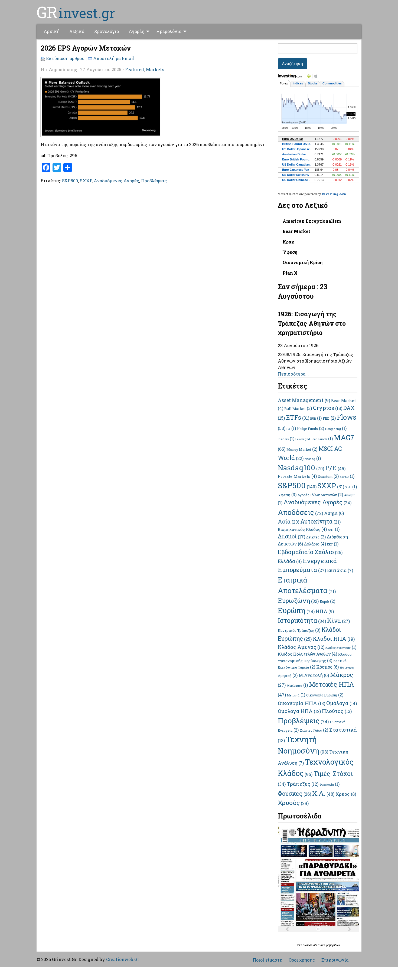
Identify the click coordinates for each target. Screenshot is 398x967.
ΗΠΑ (325, 611)
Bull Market (298, 408)
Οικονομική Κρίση (302, 262)
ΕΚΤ (332, 544)
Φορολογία (329, 785)
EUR (316, 418)
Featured (134, 69)
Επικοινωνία (334, 960)
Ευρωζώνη (298, 600)
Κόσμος (327, 667)
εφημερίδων (332, 945)
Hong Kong (336, 429)
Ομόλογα (341, 703)
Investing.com (334, 194)
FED (329, 418)
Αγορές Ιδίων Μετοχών (320, 495)
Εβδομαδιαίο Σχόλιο (310, 552)
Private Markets (297, 476)
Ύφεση (290, 252)
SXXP (86, 180)
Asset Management (304, 400)
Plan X (290, 273)
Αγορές (136, 31)
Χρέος (345, 794)
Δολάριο (315, 544)
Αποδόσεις (300, 512)
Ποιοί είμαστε (267, 960)
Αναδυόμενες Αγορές (116, 180)
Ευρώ (327, 601)
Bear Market (296, 231)
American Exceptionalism (312, 221)
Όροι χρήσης (302, 960)
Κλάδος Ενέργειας (340, 648)
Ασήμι (334, 513)
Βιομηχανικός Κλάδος (302, 529)
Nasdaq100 (301, 467)
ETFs (297, 417)
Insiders (286, 439)
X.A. (351, 487)
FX (291, 429)
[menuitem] (51, 31)
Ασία (288, 521)
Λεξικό (76, 31)
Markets (155, 69)
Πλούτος (337, 711)
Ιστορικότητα (302, 620)
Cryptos (327, 408)
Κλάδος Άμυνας (301, 646)
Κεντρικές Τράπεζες (299, 630)
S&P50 (347, 477)
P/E (335, 467)
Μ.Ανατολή (314, 675)
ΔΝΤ (334, 530)
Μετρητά (296, 695)
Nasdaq (313, 459)
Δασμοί (291, 536)
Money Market (301, 449)
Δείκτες (316, 537)
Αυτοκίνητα (320, 521)
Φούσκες (294, 793)
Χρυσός (293, 802)
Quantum (328, 476)
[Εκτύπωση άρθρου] (43, 58)
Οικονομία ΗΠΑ (301, 703)
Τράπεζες (302, 783)
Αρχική (52, 31)
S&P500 (70, 180)
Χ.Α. (323, 793)
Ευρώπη (296, 610)
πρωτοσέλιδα (309, 945)
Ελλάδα (290, 561)
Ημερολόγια (168, 31)
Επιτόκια (340, 570)
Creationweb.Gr (122, 959)
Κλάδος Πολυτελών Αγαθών (307, 654)
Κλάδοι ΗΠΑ (334, 638)
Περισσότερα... (293, 374)
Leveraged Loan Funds (314, 439)
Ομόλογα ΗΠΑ (299, 711)
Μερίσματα (297, 686)
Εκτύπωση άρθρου (65, 58)
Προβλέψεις (154, 180)
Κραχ (288, 242)
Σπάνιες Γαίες (314, 730)
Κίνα (338, 620)
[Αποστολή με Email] (90, 58)
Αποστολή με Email (114, 58)
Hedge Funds (310, 428)
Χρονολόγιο (106, 31)
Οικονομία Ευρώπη (324, 695)
